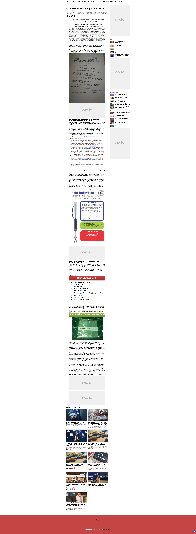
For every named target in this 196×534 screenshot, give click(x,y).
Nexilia (67, 427)
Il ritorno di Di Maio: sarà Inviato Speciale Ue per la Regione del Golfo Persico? (122, 97)
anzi (86, 181)
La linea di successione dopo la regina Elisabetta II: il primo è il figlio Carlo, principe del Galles (122, 122)
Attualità (75, 1)
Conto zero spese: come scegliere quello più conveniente (96, 465)
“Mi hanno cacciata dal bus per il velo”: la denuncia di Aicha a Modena (122, 107)
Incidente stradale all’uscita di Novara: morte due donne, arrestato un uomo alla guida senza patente (122, 113)
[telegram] (74, 16)
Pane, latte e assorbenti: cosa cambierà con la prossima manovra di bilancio (122, 94)
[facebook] (67, 16)
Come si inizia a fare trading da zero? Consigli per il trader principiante (97, 485)
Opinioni (107, 1)
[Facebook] (95, 525)
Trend (111, 1)
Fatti (104, 1)
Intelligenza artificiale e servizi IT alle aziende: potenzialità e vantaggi (75, 423)
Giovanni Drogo (68, 10)
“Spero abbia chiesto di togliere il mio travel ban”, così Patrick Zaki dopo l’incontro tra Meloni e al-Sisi (121, 101)
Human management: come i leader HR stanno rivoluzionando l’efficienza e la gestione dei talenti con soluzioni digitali (98, 423)
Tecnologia (96, 1)
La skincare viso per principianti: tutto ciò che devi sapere (122, 45)
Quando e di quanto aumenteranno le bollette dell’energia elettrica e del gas (122, 115)
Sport (101, 1)
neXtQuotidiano (69, 468)
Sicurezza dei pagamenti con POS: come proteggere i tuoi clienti (75, 465)
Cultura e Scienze (90, 1)
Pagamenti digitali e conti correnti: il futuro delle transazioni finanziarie (97, 444)
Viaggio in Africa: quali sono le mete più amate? (76, 485)
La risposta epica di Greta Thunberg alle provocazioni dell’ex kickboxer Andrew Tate (122, 52)
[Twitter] (98, 525)
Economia (84, 1)
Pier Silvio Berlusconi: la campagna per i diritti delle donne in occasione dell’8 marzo (76, 444)
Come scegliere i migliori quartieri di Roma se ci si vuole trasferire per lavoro (122, 119)
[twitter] (70, 16)
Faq (122, 1)
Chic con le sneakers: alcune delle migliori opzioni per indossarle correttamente (121, 42)
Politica (79, 1)
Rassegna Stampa (117, 1)
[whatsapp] (72, 16)
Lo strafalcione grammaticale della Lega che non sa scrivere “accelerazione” (122, 55)
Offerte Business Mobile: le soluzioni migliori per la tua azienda (75, 505)
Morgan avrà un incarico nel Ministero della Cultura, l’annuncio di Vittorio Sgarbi (122, 104)
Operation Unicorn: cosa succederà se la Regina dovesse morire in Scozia (122, 125)
